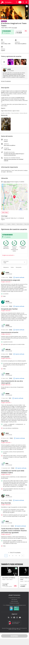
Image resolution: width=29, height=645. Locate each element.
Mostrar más (4, 115)
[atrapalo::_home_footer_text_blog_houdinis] (9, 617)
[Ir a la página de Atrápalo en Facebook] (14, 617)
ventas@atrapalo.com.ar (20, 605)
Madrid (13, 224)
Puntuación (18, 267)
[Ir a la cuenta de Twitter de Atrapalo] (11, 617)
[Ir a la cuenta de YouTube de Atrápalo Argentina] (20, 617)
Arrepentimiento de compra (14, 597)
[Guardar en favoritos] (27, 6)
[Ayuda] (23, 2)
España (8, 224)
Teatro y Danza (20, 224)
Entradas (1, 224)
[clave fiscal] (11, 608)
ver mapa (14, 27)
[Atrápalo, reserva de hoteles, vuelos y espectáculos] (2, 2)
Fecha (12, 267)
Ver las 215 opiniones (6, 81)
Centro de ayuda (14, 601)
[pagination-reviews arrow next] (22, 555)
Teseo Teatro (6, 181)
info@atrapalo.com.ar (10, 605)
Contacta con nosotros (14, 603)
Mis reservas (14, 599)
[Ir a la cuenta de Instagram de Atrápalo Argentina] (17, 617)
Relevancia (6, 267)
